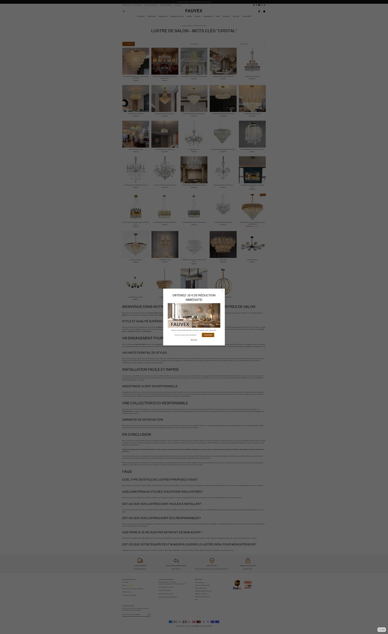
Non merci (194, 339)
